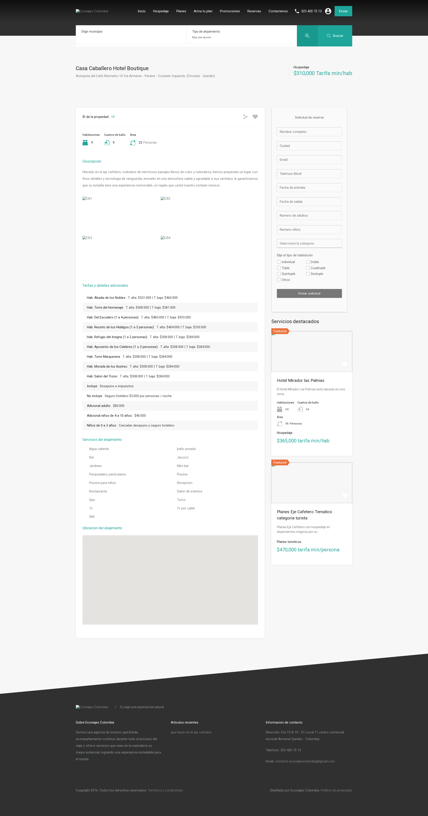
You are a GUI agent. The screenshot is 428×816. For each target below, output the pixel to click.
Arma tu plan (203, 11)
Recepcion (184, 483)
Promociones (230, 11)
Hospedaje (161, 11)
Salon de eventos (189, 491)
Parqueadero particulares (107, 474)
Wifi (92, 517)
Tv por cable (186, 508)
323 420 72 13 (311, 11)
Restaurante (98, 491)
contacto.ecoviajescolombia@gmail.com (305, 761)
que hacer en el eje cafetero (191, 732)
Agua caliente (99, 449)
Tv (91, 508)
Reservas (254, 11)
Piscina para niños (102, 483)
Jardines (95, 466)
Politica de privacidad (336, 790)
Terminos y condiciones (165, 790)
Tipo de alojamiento (206, 31)
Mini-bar (183, 466)
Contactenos (278, 11)
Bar (91, 457)
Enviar (343, 11)
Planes (181, 11)
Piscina (182, 474)
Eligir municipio (92, 31)
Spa (92, 500)
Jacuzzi (182, 457)
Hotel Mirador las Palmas (300, 380)
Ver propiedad (312, 363)
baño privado (186, 449)
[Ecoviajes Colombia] (92, 11)
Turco (181, 500)
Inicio (142, 11)
